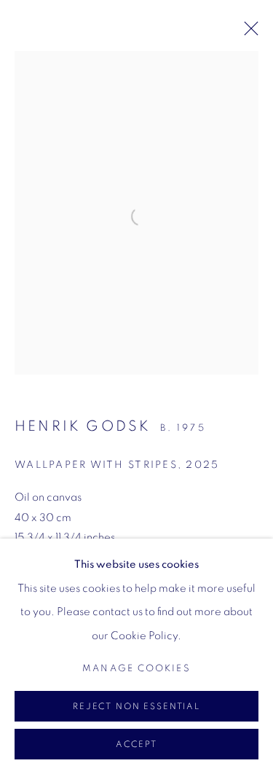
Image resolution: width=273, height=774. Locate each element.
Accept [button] (136, 744)
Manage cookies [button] (136, 668)
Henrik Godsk (83, 426)
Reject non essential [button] (136, 707)
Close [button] (247, 33)
